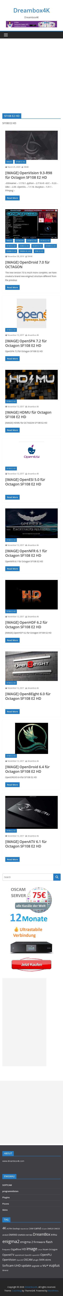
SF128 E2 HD (45, 241)
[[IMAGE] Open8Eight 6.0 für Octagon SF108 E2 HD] (31, 666)
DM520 (50, 1228)
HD (24, 1249)
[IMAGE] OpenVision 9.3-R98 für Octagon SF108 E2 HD (28, 175)
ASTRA (9, 1228)
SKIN (42, 1259)
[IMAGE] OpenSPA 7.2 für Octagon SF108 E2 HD (26, 343)
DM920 (21, 1234)
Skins (5, 1209)
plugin (36, 1260)
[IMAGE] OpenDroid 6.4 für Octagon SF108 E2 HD (27, 769)
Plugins (6, 1197)
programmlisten (10, 1191)
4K (4, 1228)
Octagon (53, 1249)
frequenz (6, 1249)
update (26, 1266)
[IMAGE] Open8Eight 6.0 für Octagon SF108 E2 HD (28, 696)
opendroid (19, 1255)
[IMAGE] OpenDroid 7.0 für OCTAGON (27, 264)
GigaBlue (16, 1249)
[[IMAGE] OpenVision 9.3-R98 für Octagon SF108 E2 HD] (31, 145)
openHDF (36, 1255)
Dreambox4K (31, 10)
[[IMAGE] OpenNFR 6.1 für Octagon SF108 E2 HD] (31, 523)
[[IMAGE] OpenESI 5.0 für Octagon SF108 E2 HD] (31, 454)
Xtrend (5, 1270)
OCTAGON (19, 241)
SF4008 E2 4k (11, 251)
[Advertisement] (31, 71)
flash (49, 1242)
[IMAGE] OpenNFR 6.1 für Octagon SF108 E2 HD (26, 553)
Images (9, 162)
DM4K (26, 167)
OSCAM (28, 1259)
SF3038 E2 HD (51, 246)
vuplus (54, 1265)
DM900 (13, 1234)
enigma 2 (26, 1242)
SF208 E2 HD (24, 246)
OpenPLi (46, 1255)
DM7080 (28, 1235)
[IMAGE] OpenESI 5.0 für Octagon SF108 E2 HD (25, 481)
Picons (5, 1203)
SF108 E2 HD (20, 162)
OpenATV (8, 1255)
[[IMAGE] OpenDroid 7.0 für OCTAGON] (31, 224)
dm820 (5, 1235)
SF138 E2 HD (11, 246)
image (32, 1248)
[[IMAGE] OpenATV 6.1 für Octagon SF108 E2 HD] (31, 812)
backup (16, 1228)
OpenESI (28, 1255)
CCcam (44, 1229)
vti (41, 1266)
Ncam (45, 1249)
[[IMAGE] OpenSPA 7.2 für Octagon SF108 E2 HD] (31, 313)
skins (48, 1259)
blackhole (24, 1229)
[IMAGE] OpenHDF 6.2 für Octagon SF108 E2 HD (26, 624)
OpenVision (9, 1259)
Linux (40, 1249)
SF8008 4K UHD (25, 251)
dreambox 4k (33, 335)
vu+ (45, 1265)
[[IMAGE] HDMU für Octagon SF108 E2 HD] (31, 384)
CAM (31, 1228)
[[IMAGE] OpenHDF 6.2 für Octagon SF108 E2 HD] (31, 594)
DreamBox (41, 1234)
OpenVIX (20, 1260)
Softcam (8, 1266)
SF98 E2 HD (39, 251)
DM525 (57, 1228)
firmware (39, 1242)
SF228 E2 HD (37, 246)
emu (54, 1235)
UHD (17, 1265)
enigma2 (11, 1241)
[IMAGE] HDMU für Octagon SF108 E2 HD (28, 414)
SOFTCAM (7, 1185)
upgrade (35, 1265)
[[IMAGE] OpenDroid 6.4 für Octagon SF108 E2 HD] (31, 738)
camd (37, 1228)
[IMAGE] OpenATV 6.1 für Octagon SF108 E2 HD (26, 843)
